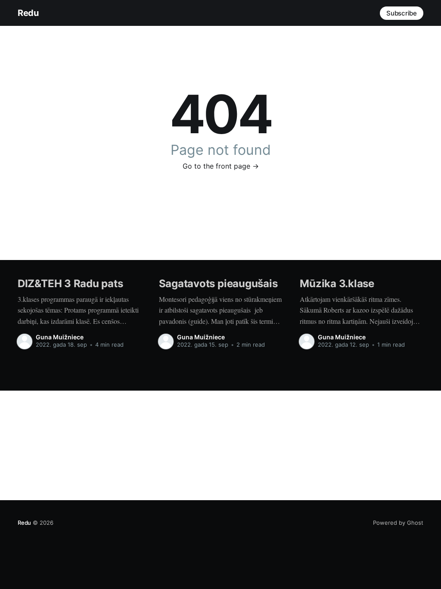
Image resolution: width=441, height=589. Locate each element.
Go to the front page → (221, 166)
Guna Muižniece (60, 337)
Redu (28, 13)
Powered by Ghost (398, 522)
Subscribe (401, 13)
